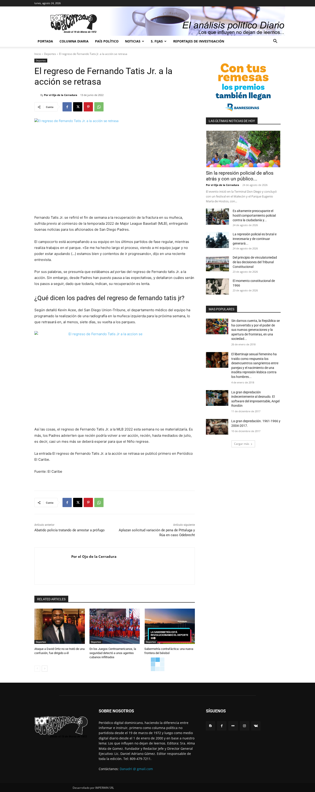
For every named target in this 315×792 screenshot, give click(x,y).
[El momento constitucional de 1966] (217, 286)
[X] (77, 106)
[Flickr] (233, 725)
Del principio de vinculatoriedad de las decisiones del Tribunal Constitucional (255, 262)
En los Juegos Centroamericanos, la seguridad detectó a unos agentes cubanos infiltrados (112, 653)
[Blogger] (210, 725)
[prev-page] (37, 669)
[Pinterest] (88, 106)
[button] (275, 41)
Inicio (37, 54)
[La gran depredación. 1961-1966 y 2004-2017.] (217, 427)
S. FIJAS (157, 41)
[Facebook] (67, 106)
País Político (107, 41)
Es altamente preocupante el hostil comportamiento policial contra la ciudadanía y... (254, 215)
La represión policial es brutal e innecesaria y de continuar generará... (254, 238)
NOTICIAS (132, 41)
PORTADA (45, 41)
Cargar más (241, 444)
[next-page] (45, 669)
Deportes (50, 54)
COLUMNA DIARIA (74, 41)
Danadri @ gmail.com (136, 769)
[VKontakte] (255, 725)
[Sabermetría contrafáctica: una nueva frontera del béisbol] (169, 626)
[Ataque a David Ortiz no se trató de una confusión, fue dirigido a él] (59, 626)
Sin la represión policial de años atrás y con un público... (239, 176)
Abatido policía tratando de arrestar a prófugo (69, 530)
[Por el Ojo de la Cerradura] (37, 95)
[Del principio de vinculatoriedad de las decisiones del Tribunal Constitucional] (217, 263)
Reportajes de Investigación (198, 41)
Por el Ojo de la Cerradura (60, 95)
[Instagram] (244, 725)
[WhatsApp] (99, 106)
